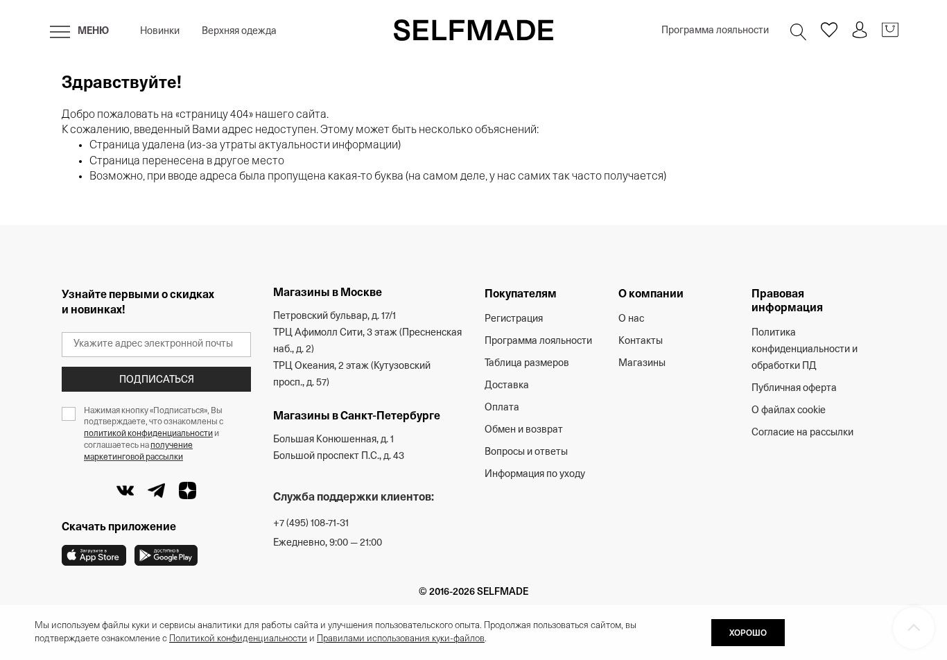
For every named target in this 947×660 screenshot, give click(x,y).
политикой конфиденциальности (148, 434)
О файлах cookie (788, 411)
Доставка (507, 386)
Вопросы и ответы (526, 452)
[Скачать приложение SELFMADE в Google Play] (166, 555)
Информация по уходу (535, 474)
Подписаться (156, 380)
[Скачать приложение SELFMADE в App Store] (94, 555)
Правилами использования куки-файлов (401, 638)
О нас (631, 319)
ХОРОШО (748, 633)
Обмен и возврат (524, 430)
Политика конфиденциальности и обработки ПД (804, 350)
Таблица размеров (527, 363)
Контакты (640, 341)
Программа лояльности (715, 31)
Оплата (502, 408)
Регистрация (514, 319)
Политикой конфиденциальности (238, 638)
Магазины (642, 363)
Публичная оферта (794, 388)
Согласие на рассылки (802, 433)
